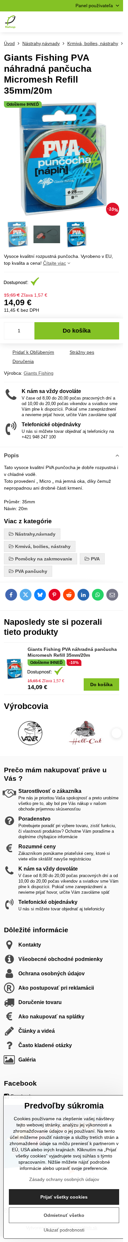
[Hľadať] (84, 21)
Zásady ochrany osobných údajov (64, 1179)
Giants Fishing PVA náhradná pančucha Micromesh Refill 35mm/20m (72, 652)
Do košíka (77, 330)
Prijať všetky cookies (64, 1197)
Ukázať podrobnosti (64, 1230)
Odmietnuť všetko (64, 1215)
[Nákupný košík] (99, 21)
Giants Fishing (38, 373)
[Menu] (115, 21)
